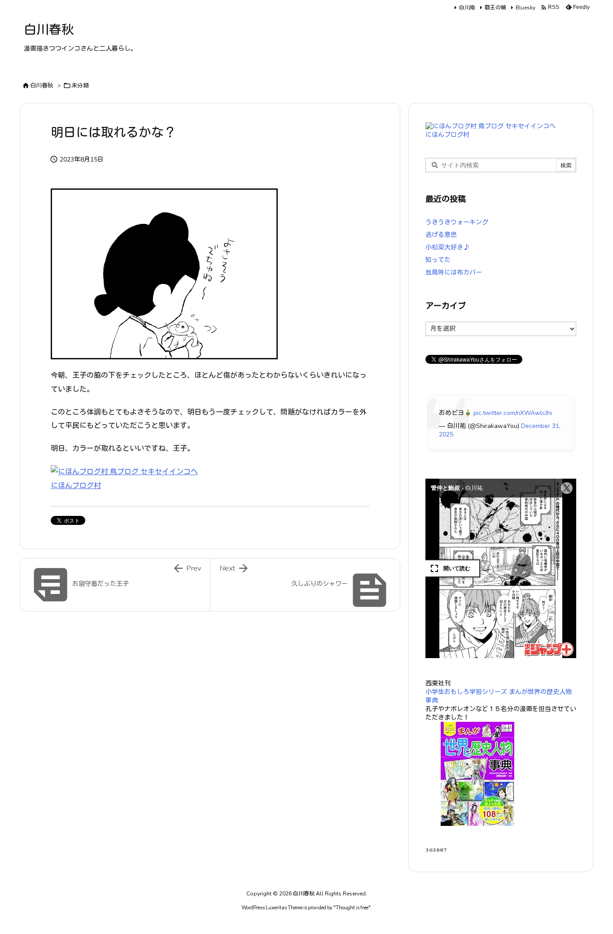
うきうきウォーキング (456, 222)
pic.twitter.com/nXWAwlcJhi (512, 413)
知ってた (438, 260)
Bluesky (525, 7)
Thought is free (352, 907)
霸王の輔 (495, 7)
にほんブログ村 (76, 486)
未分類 (80, 86)
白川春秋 (41, 86)
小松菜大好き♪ (447, 247)
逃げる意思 (441, 235)
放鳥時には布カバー (453, 272)
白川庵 (467, 7)
